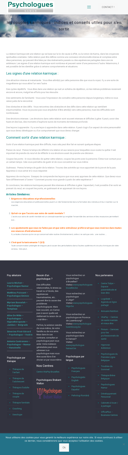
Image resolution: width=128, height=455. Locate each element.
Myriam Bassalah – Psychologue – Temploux (17, 305)
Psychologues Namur (108, 386)
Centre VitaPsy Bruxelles (47, 371)
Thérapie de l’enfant (18, 371)
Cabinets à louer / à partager (109, 404)
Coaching (17, 408)
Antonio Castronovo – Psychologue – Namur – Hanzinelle (19, 344)
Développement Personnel (108, 395)
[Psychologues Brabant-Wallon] (49, 398)
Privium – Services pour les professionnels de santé (110, 334)
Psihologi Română (80, 395)
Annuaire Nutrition (109, 311)
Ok (64, 447)
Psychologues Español (78, 388)
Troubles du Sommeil (106, 368)
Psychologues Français (78, 369)
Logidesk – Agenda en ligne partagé (109, 302)
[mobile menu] (89, 7)
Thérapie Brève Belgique (108, 377)
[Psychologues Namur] (30, 7)
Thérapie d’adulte (20, 387)
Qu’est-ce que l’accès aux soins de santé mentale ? (38, 213)
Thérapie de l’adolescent (18, 380)
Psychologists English (78, 379)
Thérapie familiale (21, 402)
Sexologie (17, 414)
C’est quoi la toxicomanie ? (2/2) (27, 242)
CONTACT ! (108, 7)
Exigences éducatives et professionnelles (33, 198)
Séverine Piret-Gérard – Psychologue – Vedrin (19, 333)
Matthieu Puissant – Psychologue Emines (18, 294)
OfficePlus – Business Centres (109, 413)
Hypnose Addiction (105, 346)
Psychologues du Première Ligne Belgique (109, 357)
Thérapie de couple (18, 395)
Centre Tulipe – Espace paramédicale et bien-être (108, 288)
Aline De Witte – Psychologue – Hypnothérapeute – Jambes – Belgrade (17, 320)
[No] (124, 444)
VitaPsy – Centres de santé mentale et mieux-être (109, 320)
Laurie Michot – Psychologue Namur (18, 284)
